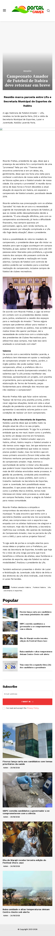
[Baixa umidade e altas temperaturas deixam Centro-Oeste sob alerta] (10, 653)
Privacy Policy (32, 708)
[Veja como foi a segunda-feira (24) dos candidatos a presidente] (10, 666)
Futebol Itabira (39, 587)
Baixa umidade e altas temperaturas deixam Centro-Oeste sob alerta (36, 652)
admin (5, 768)
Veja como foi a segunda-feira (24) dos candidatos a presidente (35, 666)
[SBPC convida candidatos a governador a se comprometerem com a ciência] (10, 626)
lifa (49, 587)
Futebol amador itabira (21, 587)
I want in (25, 702)
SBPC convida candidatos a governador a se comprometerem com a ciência (35, 626)
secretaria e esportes (13, 591)
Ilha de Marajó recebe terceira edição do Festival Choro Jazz (34, 639)
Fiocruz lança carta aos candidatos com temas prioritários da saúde (36, 613)
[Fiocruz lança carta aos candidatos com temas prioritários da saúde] (10, 613)
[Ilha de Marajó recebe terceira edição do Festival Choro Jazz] (10, 639)
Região (27, 71)
